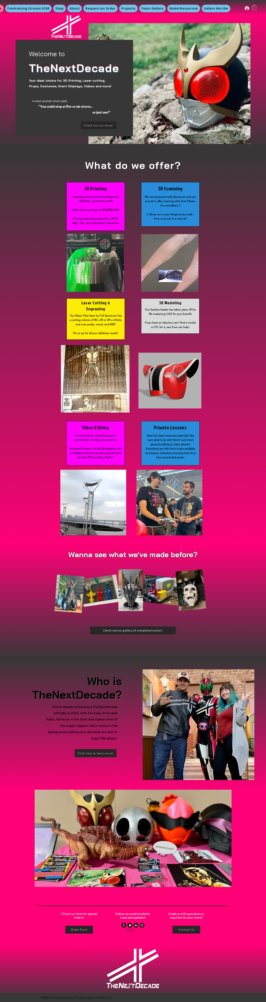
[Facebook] (124, 925)
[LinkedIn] (136, 925)
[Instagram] (142, 925)
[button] (254, 7)
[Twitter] (130, 925)
